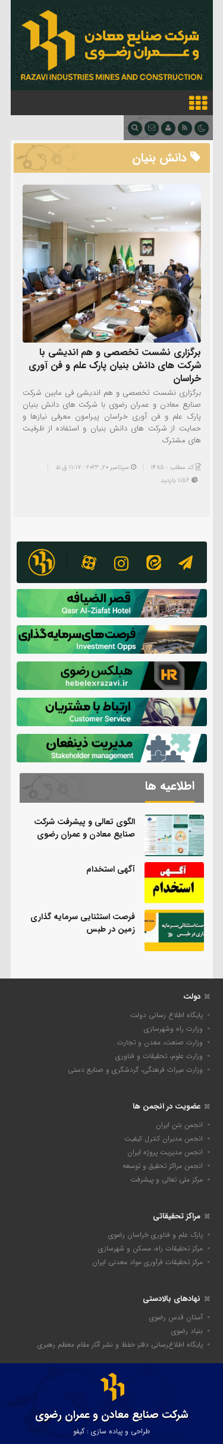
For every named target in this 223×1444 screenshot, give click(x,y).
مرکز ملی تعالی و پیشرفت (166, 1179)
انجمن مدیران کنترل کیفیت (163, 1138)
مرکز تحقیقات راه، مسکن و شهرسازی (150, 1248)
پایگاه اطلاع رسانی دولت (166, 1015)
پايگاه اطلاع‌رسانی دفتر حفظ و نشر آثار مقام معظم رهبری (120, 1344)
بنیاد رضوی (187, 1331)
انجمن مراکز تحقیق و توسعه (163, 1165)
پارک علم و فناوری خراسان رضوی (155, 1234)
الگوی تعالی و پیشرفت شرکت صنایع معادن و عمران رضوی (84, 828)
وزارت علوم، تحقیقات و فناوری (159, 1056)
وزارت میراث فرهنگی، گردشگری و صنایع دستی (135, 1069)
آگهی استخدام (110, 869)
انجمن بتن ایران (179, 1124)
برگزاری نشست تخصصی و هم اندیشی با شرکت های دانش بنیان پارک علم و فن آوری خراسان (115, 365)
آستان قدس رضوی (176, 1317)
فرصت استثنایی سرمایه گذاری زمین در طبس (82, 923)
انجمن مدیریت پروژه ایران (165, 1152)
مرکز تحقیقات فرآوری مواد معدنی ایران (147, 1262)
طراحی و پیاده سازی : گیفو (111, 1431)
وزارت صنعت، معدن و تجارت (160, 1042)
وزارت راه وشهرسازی (173, 1028)
